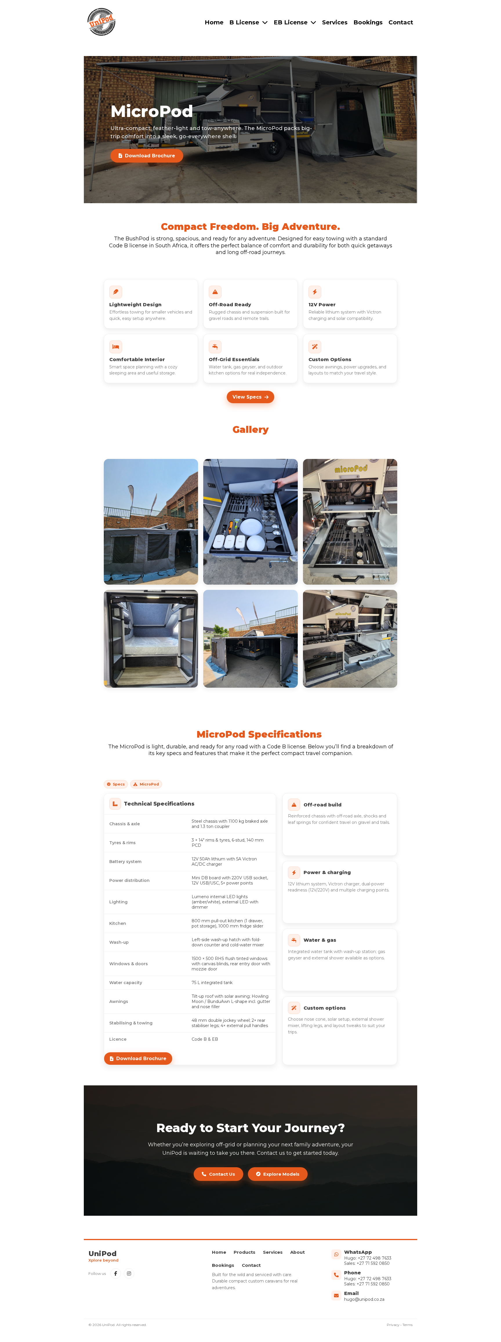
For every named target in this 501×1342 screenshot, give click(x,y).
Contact (251, 1265)
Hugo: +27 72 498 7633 (367, 1258)
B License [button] (245, 22)
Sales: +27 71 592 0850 (367, 1263)
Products (244, 1252)
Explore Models (281, 1174)
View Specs (247, 397)
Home (219, 1252)
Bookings (223, 1265)
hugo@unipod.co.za (364, 1299)
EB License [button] (291, 22)
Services (273, 1252)
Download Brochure (150, 155)
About (297, 1252)
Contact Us (222, 1174)
